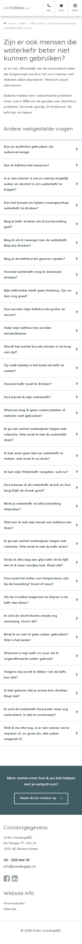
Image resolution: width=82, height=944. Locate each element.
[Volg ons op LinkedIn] (15, 878)
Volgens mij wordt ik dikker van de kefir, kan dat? (35, 674)
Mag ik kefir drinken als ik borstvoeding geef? (35, 224)
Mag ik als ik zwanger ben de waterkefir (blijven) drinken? (35, 243)
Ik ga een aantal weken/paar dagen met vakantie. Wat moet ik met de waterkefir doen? (35, 434)
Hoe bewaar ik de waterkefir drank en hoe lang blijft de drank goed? (37, 488)
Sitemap (10, 909)
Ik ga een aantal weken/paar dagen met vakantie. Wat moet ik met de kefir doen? (36, 544)
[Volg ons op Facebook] (7, 878)
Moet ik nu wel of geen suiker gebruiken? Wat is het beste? (36, 637)
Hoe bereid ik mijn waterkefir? (27, 397)
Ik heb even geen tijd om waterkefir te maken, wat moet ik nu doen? (33, 456)
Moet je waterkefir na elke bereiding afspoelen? (32, 506)
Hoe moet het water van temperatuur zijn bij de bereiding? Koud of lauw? (36, 581)
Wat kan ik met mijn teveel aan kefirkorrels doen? (37, 525)
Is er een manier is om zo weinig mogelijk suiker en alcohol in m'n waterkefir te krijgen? (36, 183)
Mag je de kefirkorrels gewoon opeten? (34, 259)
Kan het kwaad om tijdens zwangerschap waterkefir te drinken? (36, 205)
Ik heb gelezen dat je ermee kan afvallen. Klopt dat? (36, 693)
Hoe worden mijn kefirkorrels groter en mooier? (34, 312)
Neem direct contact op (38, 798)
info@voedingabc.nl (19, 866)
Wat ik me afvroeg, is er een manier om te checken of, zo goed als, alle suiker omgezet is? (36, 733)
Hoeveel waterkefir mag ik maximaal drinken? (32, 274)
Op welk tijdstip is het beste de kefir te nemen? (34, 368)
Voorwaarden (14, 903)
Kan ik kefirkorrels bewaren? (26, 165)
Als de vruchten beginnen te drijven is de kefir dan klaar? (36, 600)
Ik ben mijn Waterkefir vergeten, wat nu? (36, 472)
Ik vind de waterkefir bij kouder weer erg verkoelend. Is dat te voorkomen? (36, 712)
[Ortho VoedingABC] (17, 8)
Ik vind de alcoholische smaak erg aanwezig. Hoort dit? (30, 618)
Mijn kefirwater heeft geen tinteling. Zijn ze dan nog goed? (37, 293)
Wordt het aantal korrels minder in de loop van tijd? (37, 349)
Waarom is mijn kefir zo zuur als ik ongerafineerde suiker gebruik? (31, 656)
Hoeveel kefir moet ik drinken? (27, 384)
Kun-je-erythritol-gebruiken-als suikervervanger (28, 149)
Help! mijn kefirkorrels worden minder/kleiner (27, 330)
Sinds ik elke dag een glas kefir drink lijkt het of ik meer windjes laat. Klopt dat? (36, 562)
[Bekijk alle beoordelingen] (61, 6)
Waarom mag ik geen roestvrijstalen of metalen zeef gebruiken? (34, 413)
